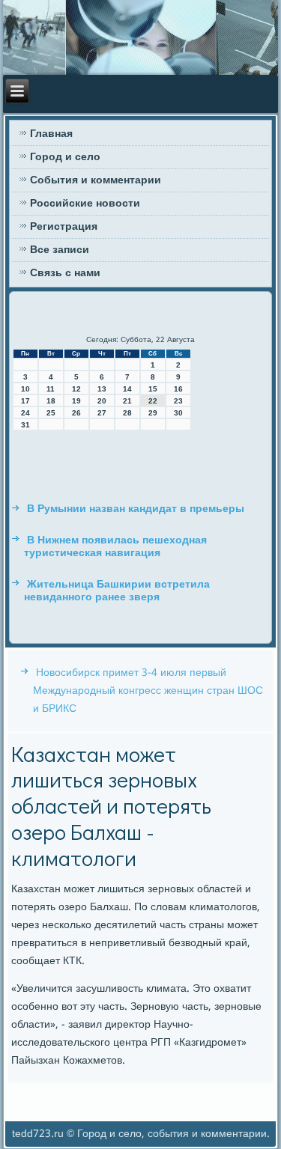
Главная (51, 134)
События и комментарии (95, 180)
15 (152, 389)
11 (50, 389)
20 (101, 401)
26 (76, 413)
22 (152, 401)
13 (101, 389)
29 (152, 413)
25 (50, 413)
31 (25, 425)
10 (25, 389)
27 (101, 413)
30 (178, 413)
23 (178, 401)
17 (25, 401)
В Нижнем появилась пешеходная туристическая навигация (115, 547)
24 (25, 413)
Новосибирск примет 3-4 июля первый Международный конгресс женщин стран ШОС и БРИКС (148, 691)
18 (50, 401)
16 (178, 389)
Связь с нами (65, 273)
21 (127, 401)
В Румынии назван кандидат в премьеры (135, 509)
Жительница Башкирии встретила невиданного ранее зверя (117, 591)
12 (76, 389)
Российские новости (85, 204)
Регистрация (63, 227)
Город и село (65, 157)
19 (76, 401)
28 (127, 413)
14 (127, 389)
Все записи (59, 250)
